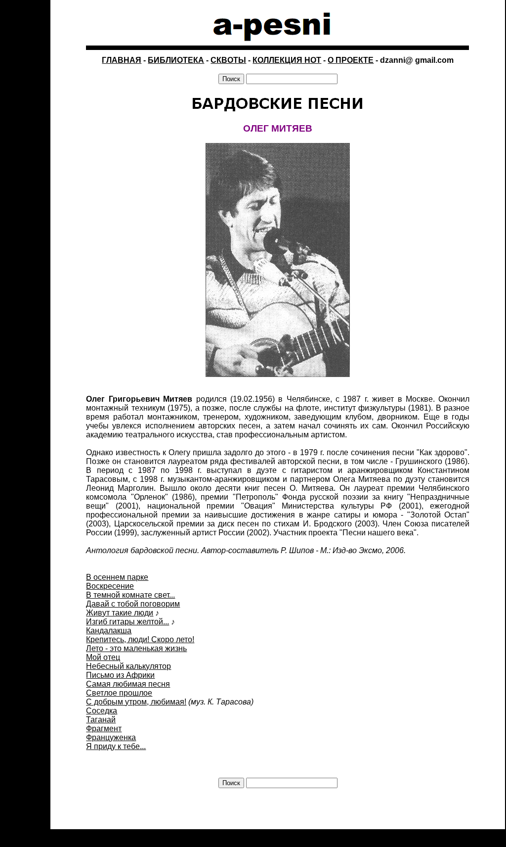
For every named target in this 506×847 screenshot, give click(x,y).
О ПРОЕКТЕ (351, 60)
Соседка (101, 710)
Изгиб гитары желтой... (127, 621)
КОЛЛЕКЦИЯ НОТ (287, 60)
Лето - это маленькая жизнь (136, 648)
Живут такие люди (119, 613)
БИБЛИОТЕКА (176, 60)
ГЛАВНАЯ (121, 60)
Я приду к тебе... (116, 746)
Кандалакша (108, 630)
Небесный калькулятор (128, 666)
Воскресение (110, 586)
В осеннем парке (117, 577)
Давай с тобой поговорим (133, 604)
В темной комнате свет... (130, 595)
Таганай (101, 719)
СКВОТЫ (228, 60)
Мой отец (103, 657)
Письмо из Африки (120, 675)
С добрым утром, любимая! (136, 702)
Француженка (111, 737)
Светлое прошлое (119, 693)
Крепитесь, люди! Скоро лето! (140, 639)
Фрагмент (104, 728)
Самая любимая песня (128, 684)
